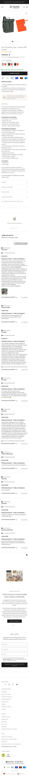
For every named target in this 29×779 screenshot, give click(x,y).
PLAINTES (4, 726)
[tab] (13, 41)
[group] (14, 235)
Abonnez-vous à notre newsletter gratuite (14, 665)
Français (22, 773)
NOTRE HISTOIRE (5, 694)
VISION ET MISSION (6, 697)
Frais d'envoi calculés (13, 57)
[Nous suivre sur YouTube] (17, 684)
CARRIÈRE (4, 692)
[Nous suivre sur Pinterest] (13, 684)
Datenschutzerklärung (7, 659)
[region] (14, 221)
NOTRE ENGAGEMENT (14, 621)
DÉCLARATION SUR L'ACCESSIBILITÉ (11, 744)
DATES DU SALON (6, 706)
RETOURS (4, 721)
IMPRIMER (4, 741)
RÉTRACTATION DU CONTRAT (9, 729)
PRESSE (3, 704)
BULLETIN (4, 724)
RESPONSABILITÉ (6, 699)
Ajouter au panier (14, 73)
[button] (4, 291)
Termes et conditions (6, 736)
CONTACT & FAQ (5, 716)
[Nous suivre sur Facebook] (5, 684)
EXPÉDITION (4, 719)
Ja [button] (16, 297)
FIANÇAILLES (4, 701)
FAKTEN (3, 709)
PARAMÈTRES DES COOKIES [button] (8, 746)
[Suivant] (25, 24)
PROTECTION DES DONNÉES (9, 739)
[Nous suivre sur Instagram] (9, 684)
